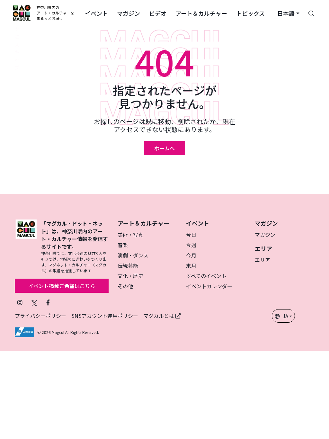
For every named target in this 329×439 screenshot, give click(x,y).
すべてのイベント (206, 276)
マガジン (265, 234)
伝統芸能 (128, 265)
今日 (191, 234)
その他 (125, 286)
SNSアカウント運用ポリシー (104, 315)
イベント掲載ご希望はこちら (61, 286)
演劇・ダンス (133, 255)
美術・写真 (130, 234)
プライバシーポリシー (40, 315)
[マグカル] (26, 246)
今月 (191, 255)
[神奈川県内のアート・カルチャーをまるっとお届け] (43, 13)
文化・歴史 (130, 276)
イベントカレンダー (209, 286)
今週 (191, 245)
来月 (191, 265)
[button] (96, 13)
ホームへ (164, 148)
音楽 (123, 245)
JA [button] (285, 316)
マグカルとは (159, 315)
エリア (262, 260)
